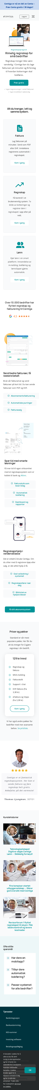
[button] (20, 959)
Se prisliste (23, 728)
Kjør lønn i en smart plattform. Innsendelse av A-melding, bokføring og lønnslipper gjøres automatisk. (19, 265)
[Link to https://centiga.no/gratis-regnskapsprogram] (19, 185)
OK (30, 1070)
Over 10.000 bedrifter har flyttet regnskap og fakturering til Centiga (19, 306)
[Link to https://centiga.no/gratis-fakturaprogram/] (20, 128)
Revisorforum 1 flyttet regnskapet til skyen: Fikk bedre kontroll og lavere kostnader (20, 926)
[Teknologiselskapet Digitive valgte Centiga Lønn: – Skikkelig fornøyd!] (19, 834)
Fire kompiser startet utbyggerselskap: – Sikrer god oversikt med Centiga (20, 888)
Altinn (23, 475)
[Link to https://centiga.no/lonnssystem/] (20, 245)
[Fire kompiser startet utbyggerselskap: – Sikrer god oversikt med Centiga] (19, 870)
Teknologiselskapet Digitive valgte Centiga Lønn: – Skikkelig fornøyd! (20, 852)
